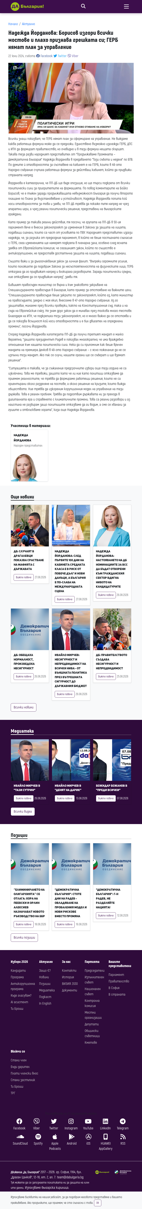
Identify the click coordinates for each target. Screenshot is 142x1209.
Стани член (18, 1060)
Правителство (119, 981)
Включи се (18, 1051)
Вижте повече (23, 577)
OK (97, 1203)
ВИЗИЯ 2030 (70, 984)
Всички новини (23, 707)
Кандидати (18, 970)
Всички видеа (23, 811)
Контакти (69, 970)
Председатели (94, 970)
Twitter (62, 56)
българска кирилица (55, 1187)
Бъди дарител (20, 1067)
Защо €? (45, 970)
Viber (74, 56)
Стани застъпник (23, 1080)
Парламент (116, 975)
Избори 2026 (19, 962)
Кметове (91, 1042)
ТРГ (13, 1093)
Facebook (46, 56)
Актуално (28, 24)
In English (45, 1003)
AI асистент (19, 1002)
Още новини (22, 497)
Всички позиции (24, 937)
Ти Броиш (17, 1008)
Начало (13, 24)
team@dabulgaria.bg (70, 1177)
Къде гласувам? (21, 995)
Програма (17, 977)
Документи (69, 990)
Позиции (19, 835)
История (68, 977)
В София (114, 988)
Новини (44, 977)
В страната (117, 994)
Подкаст (45, 997)
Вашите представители (120, 964)
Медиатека (22, 731)
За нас (66, 962)
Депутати (92, 1024)
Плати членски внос (24, 1073)
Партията (92, 962)
